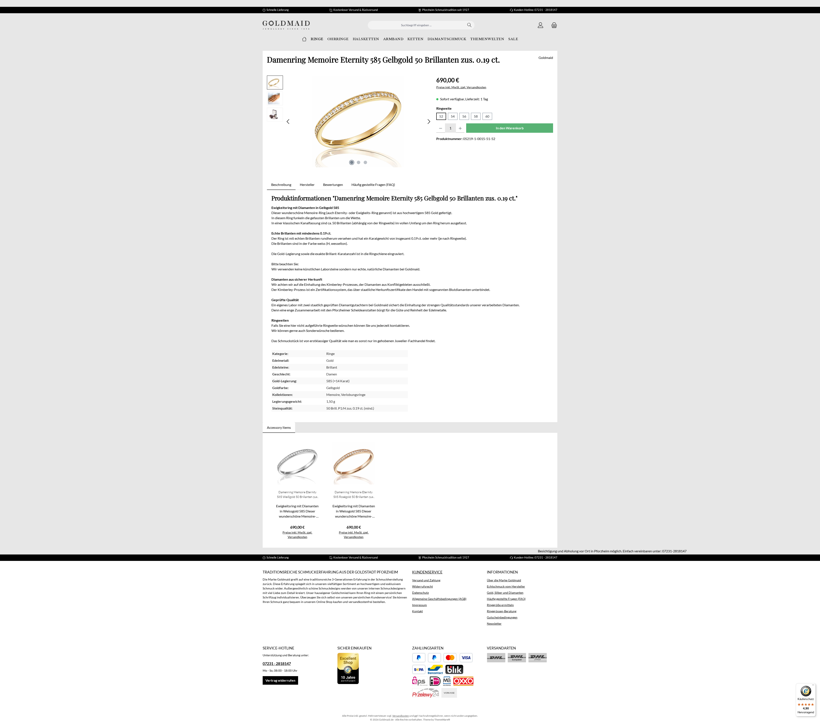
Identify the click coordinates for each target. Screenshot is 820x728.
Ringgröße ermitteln (500, 605)
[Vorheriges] (288, 121)
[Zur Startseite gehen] (286, 25)
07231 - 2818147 (277, 663)
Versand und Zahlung (426, 580)
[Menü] (813, 686)
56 (464, 116)
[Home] (304, 39)
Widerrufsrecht (422, 586)
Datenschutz (420, 592)
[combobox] (416, 25)
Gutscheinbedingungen (502, 617)
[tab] (281, 184)
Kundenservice (427, 572)
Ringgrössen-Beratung (501, 611)
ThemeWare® (442, 719)
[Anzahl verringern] (440, 128)
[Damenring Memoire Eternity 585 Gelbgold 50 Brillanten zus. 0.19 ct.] (358, 121)
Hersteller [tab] (307, 184)
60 (487, 116)
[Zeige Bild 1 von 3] (351, 162)
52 (441, 116)
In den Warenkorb (510, 128)
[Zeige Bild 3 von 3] (365, 162)
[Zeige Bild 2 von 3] (358, 162)
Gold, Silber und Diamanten (505, 592)
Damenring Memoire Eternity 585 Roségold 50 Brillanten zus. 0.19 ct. (353, 494)
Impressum (419, 605)
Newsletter (494, 623)
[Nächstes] (429, 121)
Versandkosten (400, 715)
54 (453, 116)
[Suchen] (469, 25)
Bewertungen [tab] (333, 184)
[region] (349, 121)
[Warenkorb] (552, 25)
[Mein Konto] (540, 25)
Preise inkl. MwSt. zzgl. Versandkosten (461, 87)
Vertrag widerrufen (280, 680)
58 (476, 116)
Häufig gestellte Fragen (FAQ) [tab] (373, 184)
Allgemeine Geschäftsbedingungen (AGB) (439, 599)
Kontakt (417, 611)
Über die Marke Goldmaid (504, 580)
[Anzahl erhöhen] (460, 128)
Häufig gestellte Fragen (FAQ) (506, 599)
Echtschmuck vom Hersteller (506, 586)
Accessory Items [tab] (279, 427)
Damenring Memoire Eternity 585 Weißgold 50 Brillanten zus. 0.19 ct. (297, 494)
